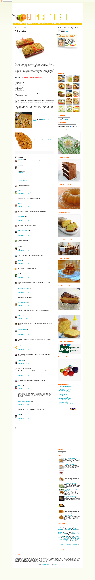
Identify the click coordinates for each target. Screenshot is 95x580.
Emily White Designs (45, 564)
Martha (19, 254)
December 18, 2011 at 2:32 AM (23, 180)
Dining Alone (20, 315)
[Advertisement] (47, 7)
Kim (19, 345)
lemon (74, 533)
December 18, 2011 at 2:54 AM (23, 187)
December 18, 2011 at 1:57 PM (23, 349)
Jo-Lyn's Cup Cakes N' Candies (24, 288)
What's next (20, 385)
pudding (73, 537)
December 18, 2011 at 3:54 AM (23, 206)
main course (63, 535)
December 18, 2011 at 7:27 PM (23, 363)
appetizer (65, 525)
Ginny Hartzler (20, 159)
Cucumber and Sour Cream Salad (70, 483)
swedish (59, 543)
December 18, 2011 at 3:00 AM (23, 193)
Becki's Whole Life (21, 216)
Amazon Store (53, 23)
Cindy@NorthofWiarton (22, 329)
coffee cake (67, 529)
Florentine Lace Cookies (46, 139)
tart (64, 543)
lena (19, 273)
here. (71, 43)
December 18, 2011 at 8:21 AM (23, 277)
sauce (71, 539)
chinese (76, 528)
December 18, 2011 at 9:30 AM (23, 305)
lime (79, 533)
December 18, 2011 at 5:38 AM (23, 220)
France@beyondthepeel (22, 408)
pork (63, 537)
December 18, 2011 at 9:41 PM (23, 388)
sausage (76, 539)
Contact (59, 23)
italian (65, 533)
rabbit (65, 538)
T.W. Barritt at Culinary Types (23, 353)
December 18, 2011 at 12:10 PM (23, 325)
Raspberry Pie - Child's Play (69, 470)
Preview (59, 31)
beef (76, 525)
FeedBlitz (67, 31)
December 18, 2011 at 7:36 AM (23, 257)
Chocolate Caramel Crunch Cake (70, 464)
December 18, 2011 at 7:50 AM (23, 263)
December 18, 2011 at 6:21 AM (23, 226)
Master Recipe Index (22, 23)
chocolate (60, 529)
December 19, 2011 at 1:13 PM (23, 418)
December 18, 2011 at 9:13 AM (23, 292)
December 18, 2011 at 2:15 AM (23, 162)
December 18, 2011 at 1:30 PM (23, 342)
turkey (69, 543)
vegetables (62, 544)
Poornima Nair (20, 360)
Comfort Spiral (20, 172)
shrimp (67, 540)
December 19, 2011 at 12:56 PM (23, 404)
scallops (63, 540)
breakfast (66, 527)
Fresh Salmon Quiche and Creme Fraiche (71, 502)
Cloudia (19, 165)
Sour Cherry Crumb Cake (68, 477)
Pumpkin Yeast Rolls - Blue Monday (70, 458)
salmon (78, 538)
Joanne (19, 338)
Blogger (55, 564)
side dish (73, 540)
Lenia (19, 203)
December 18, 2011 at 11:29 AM (23, 318)
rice (69, 538)
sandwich (66, 539)
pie (71, 536)
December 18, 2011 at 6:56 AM (23, 243)
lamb (70, 533)
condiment (75, 529)
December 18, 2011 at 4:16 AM (23, 212)
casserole (78, 527)
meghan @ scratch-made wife (23, 230)
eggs (68, 532)
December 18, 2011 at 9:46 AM (23, 311)
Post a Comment (19, 420)
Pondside (20, 190)
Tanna (19, 246)
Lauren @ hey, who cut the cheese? (24, 401)
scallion (59, 540)
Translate (66, 119)
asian (71, 525)
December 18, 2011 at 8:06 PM (23, 375)
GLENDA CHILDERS (22, 367)
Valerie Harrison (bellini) (22, 302)
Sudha (19, 321)
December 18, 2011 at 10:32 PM (23, 398)
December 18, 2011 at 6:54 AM (23, 235)
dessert (60, 532)
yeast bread (75, 544)
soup (70, 541)
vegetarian (68, 544)
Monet (19, 391)
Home (15, 23)
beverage (60, 527)
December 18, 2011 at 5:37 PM (23, 357)
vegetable (78, 543)
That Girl (19, 260)
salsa (61, 539)
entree (72, 532)
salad (73, 538)
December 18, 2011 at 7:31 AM (23, 250)
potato (68, 537)
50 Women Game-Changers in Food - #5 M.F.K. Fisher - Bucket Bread (71, 510)
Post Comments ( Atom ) (24, 424)
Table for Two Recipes (31, 23)
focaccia (77, 532)
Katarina (19, 184)
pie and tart (77, 536)
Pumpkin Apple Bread (68, 515)
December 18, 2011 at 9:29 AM (23, 299)
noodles (61, 536)
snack (64, 541)
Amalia (19, 414)
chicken (69, 528)
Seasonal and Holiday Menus (43, 23)
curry (71, 530)
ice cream (60, 533)
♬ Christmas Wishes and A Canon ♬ (70, 496)
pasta (67, 536)
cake (72, 527)
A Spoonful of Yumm (22, 197)
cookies (59, 530)
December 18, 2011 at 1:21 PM (23, 334)
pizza (59, 537)
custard (76, 530)
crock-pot (66, 530)
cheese (62, 528)
